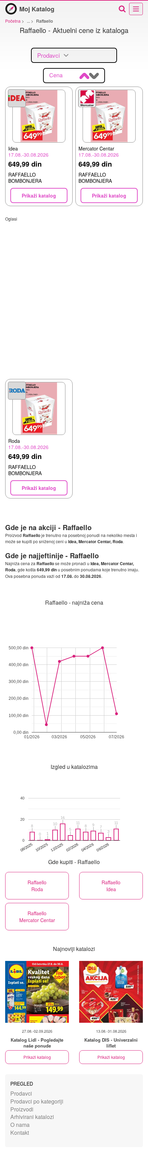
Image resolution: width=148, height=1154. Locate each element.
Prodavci (21, 1093)
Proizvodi (21, 1109)
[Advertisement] (74, 295)
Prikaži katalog (37, 1057)
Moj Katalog (36, 8)
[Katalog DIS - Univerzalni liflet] (111, 992)
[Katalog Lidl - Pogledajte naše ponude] (37, 992)
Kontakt (19, 1132)
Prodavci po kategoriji (36, 1101)
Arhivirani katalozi (32, 1117)
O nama (20, 1125)
